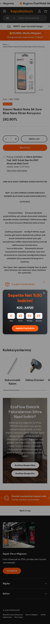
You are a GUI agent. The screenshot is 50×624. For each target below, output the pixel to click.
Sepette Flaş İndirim (25, 328)
